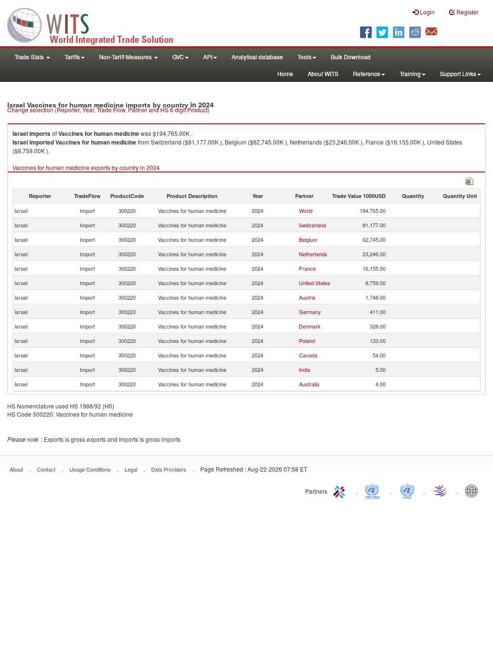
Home (285, 73)
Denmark (310, 326)
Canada (308, 355)
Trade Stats (29, 57)
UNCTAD (374, 490)
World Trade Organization (440, 490)
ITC (340, 490)
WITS (96, 24)
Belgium (308, 239)
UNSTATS (407, 490)
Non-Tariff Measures (126, 57)
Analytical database (257, 57)
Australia (309, 384)
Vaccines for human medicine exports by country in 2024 (86, 167)
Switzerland (312, 225)
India (304, 369)
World (305, 210)
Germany (310, 312)
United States (314, 283)
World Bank (473, 490)
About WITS (323, 73)
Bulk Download (351, 57)
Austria (307, 297)
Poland (307, 340)
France (307, 268)
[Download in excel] (469, 180)
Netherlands (313, 254)
